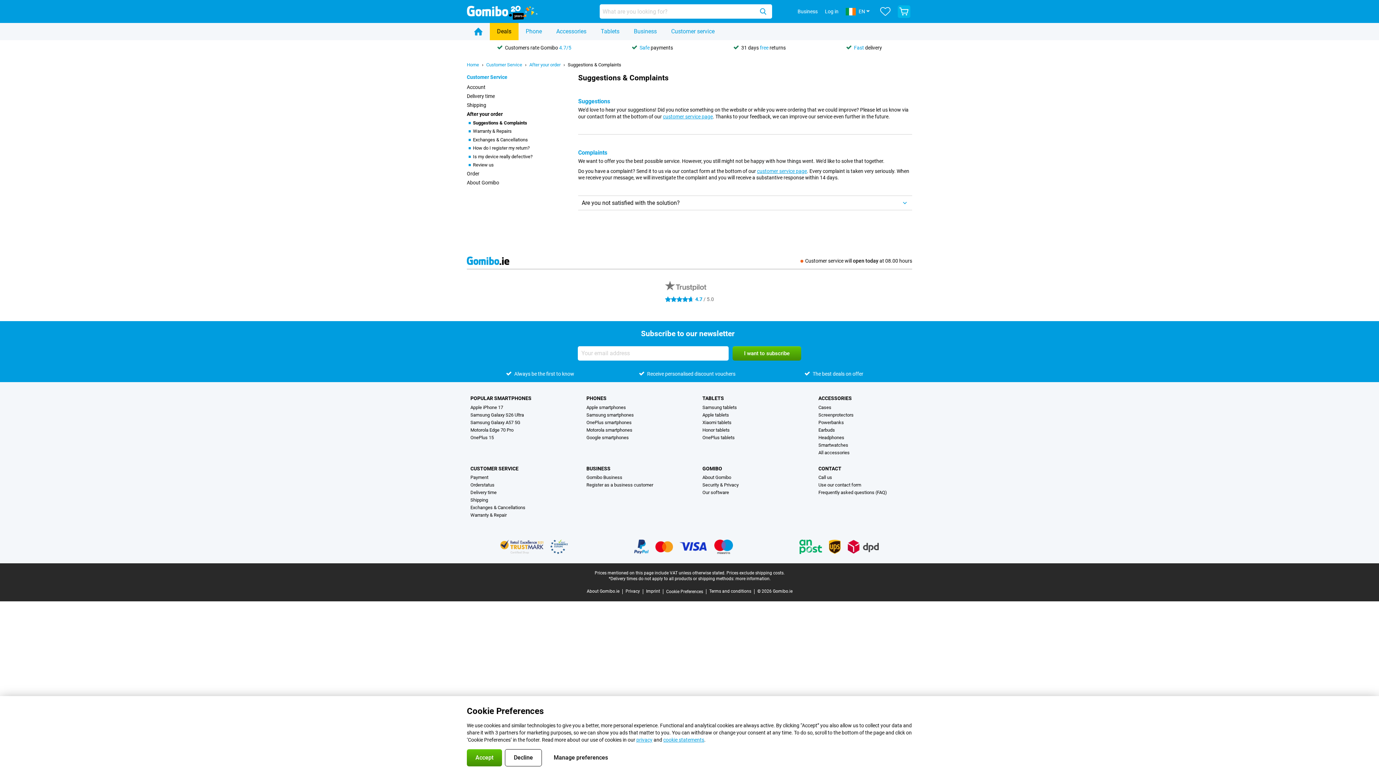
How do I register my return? (501, 148)
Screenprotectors (836, 415)
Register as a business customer (619, 485)
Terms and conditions (730, 591)
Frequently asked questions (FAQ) (852, 492)
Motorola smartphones (609, 430)
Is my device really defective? (503, 156)
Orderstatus (482, 485)
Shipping (476, 105)
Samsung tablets (719, 407)
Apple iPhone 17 (486, 407)
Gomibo (712, 468)
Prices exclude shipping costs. (755, 573)
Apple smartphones (606, 407)
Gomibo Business (604, 477)
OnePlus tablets (718, 437)
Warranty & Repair (488, 515)
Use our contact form (839, 485)
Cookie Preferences (684, 591)
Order (473, 174)
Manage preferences (581, 757)
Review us (483, 165)
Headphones (831, 437)
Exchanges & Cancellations (500, 139)
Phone (534, 31)
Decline (523, 757)
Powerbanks (831, 422)
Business (645, 31)
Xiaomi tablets (717, 422)
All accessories (834, 452)
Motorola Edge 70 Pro (492, 430)
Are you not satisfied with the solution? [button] (631, 202)
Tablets (610, 31)
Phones (596, 398)
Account (476, 87)
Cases (824, 407)
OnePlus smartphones (609, 422)
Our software (715, 492)
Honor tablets (716, 430)
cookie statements (683, 740)
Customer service (693, 31)
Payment (479, 477)
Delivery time (481, 96)
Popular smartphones (500, 398)
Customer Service (504, 64)
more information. (753, 578)
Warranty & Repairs (492, 131)
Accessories (571, 31)
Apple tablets (715, 415)
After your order (545, 64)
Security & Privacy (720, 485)
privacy (644, 740)
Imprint (653, 591)
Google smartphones (607, 437)
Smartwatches (833, 445)
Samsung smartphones (610, 415)
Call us (825, 477)
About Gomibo (483, 182)
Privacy (633, 591)
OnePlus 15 (482, 437)
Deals (504, 31)
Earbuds (826, 430)
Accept (484, 757)
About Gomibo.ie (603, 591)
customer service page (688, 116)
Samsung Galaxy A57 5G (495, 422)
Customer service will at (858, 261)
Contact (829, 468)
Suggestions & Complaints (594, 64)
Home (473, 64)
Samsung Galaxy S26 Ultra (497, 415)
